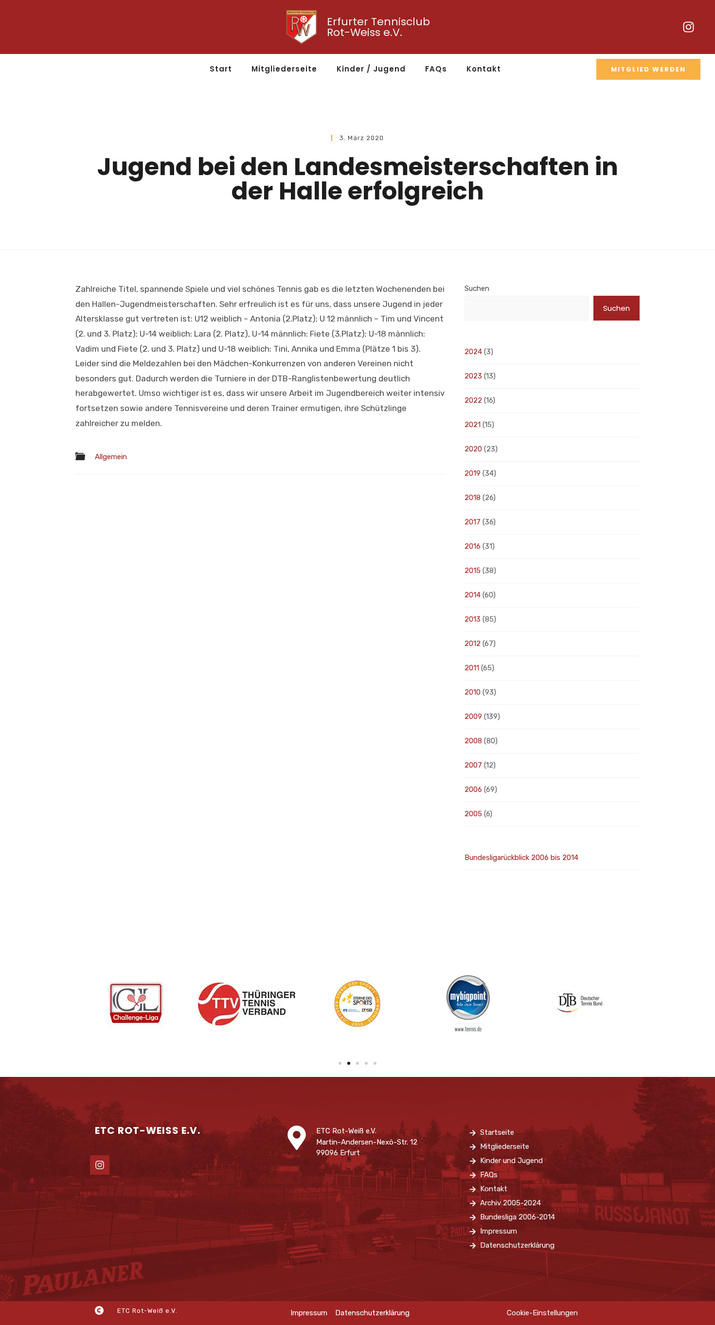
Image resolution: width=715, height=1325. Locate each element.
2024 (473, 351)
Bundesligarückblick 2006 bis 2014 (521, 857)
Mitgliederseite (284, 68)
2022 (473, 400)
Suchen (477, 288)
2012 (473, 643)
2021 (473, 424)
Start (221, 68)
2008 (473, 740)
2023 (473, 376)
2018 (473, 497)
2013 (473, 619)
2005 (473, 813)
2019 (473, 473)
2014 (473, 595)
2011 (472, 667)
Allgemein (111, 457)
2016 (473, 546)
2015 (473, 570)
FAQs (436, 68)
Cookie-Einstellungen (542, 1312)
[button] (340, 1063)
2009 (473, 716)
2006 (473, 789)
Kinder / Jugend (371, 68)
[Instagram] (688, 27)
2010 (473, 692)
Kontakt (483, 68)
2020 (473, 449)
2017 (473, 522)
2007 (473, 765)
